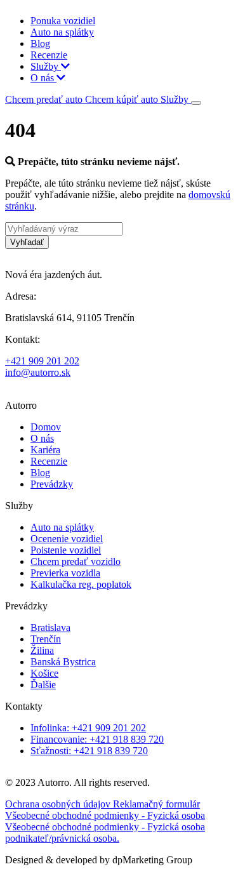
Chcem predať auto (45, 99)
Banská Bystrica (63, 661)
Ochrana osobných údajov (59, 804)
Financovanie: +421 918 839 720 (97, 739)
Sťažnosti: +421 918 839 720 (89, 750)
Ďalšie (43, 684)
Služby (45, 66)
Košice (44, 673)
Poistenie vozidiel (65, 550)
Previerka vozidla (65, 572)
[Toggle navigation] (196, 103)
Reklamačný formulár (156, 804)
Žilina (42, 650)
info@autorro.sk (37, 372)
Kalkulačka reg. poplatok (80, 584)
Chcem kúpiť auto (123, 99)
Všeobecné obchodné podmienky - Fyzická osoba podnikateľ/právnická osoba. (105, 832)
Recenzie (48, 55)
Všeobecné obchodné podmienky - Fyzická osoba (105, 815)
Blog (40, 43)
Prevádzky (51, 484)
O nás (43, 77)
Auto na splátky (62, 32)
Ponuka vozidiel (62, 20)
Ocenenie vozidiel (66, 538)
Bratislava (50, 627)
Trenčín (45, 639)
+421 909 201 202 (42, 360)
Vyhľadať (27, 242)
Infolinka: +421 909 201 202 (88, 727)
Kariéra (45, 449)
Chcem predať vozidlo (75, 561)
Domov (45, 426)
